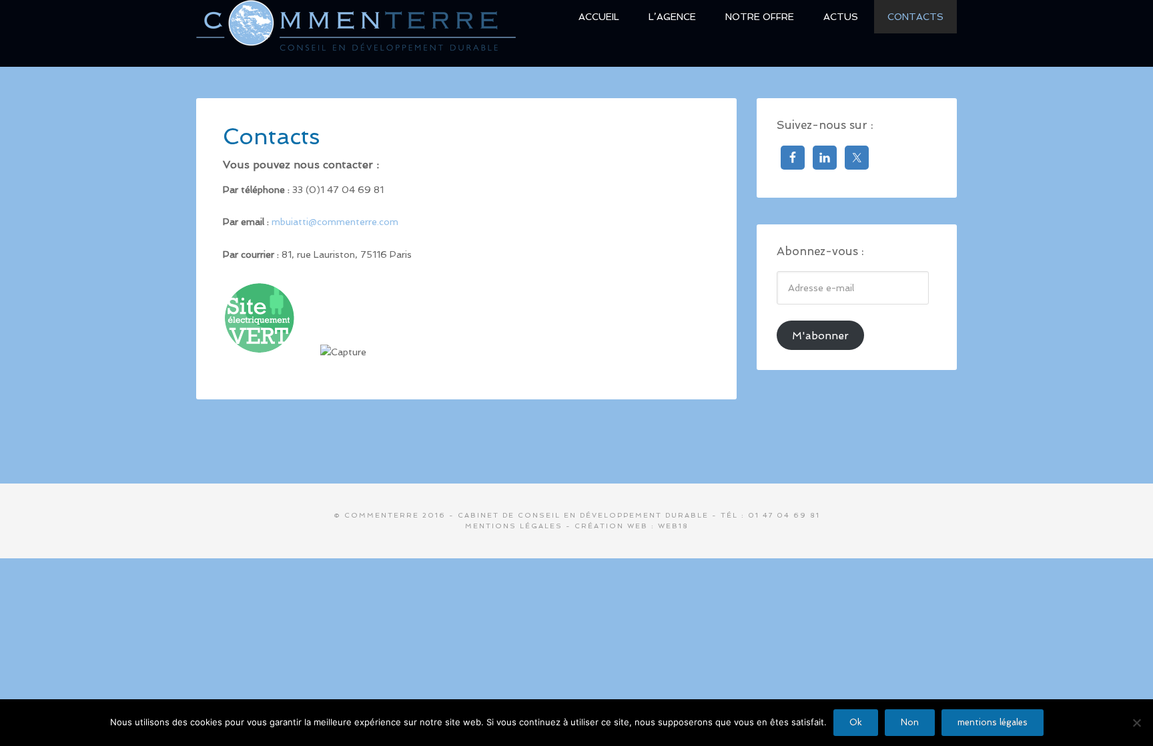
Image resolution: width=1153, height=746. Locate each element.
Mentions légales (513, 526)
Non (910, 722)
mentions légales (992, 722)
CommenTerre (356, 32)
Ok (855, 722)
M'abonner (820, 335)
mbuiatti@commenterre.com (335, 221)
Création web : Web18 (631, 526)
